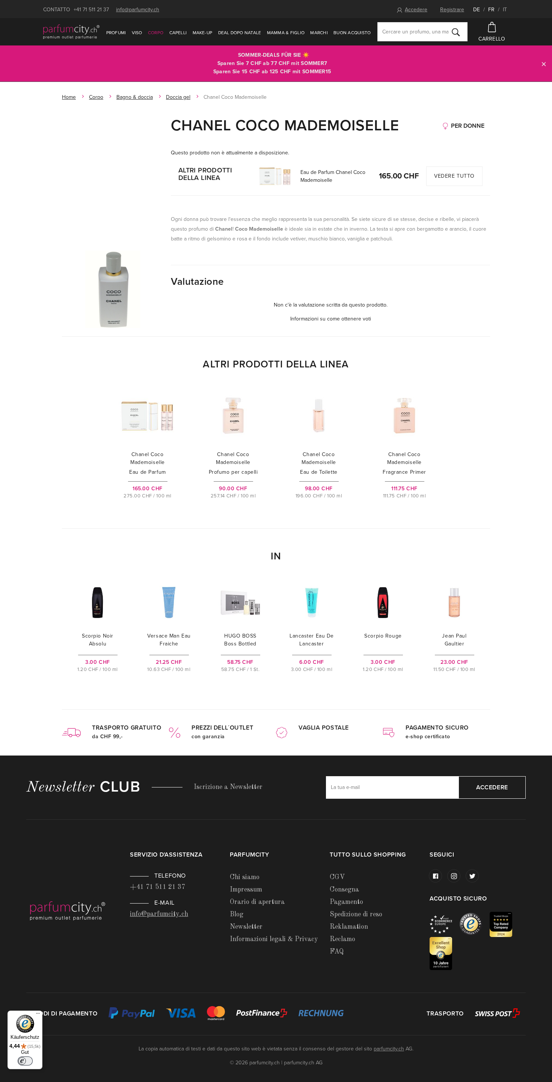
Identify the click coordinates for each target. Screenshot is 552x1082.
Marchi (318, 32)
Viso (137, 32)
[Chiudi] (543, 63)
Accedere (416, 9)
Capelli (178, 32)
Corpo (155, 32)
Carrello (491, 39)
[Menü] (37, 1015)
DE (476, 9)
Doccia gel (178, 97)
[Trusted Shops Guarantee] (475, 924)
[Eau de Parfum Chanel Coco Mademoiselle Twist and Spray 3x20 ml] (275, 176)
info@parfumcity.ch (137, 9)
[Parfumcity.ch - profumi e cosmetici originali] (71, 32)
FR (491, 9)
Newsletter (246, 926)
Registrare (452, 9)
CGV (337, 877)
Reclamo (342, 939)
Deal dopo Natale (239, 32)
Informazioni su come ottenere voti (330, 319)
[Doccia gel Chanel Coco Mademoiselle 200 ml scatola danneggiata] (112, 289)
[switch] (25, 1060)
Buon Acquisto (352, 32)
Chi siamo (244, 877)
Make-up (203, 32)
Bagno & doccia (134, 97)
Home (69, 97)
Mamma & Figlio (286, 32)
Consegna (344, 889)
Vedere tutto (454, 176)
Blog (236, 914)
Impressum (246, 889)
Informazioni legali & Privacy (274, 939)
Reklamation (349, 926)
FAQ (337, 951)
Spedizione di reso (356, 914)
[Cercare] (456, 32)
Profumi (116, 32)
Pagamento (346, 902)
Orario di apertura (257, 902)
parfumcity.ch (389, 1049)
